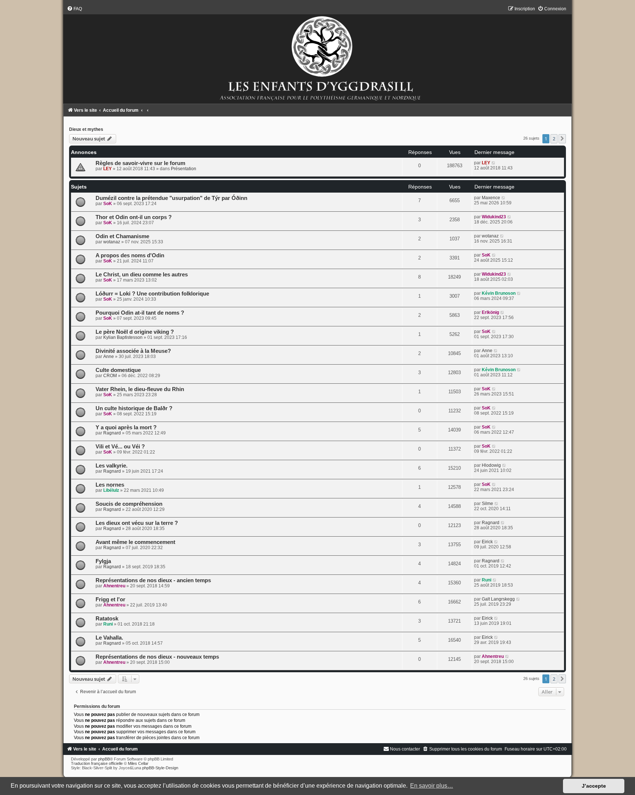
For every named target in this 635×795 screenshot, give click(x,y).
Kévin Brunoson (499, 293)
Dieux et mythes (86, 129)
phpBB (104, 759)
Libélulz (111, 490)
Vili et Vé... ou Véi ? (120, 447)
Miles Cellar (138, 763)
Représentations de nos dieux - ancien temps (153, 580)
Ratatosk (107, 619)
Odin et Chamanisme (122, 236)
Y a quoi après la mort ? (126, 427)
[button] (562, 138)
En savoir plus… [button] (431, 786)
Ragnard (112, 433)
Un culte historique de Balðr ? (134, 408)
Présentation (183, 168)
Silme (487, 503)
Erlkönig (490, 312)
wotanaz (111, 241)
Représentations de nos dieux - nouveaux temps (157, 657)
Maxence (491, 197)
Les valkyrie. (112, 466)
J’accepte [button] (594, 786)
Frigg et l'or (110, 599)
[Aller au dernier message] (493, 162)
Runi (486, 580)
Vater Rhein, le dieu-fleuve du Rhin (140, 389)
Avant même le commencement (135, 542)
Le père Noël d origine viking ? (135, 332)
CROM (110, 375)
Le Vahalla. (109, 638)
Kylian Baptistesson (123, 337)
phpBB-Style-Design (160, 768)
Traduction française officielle (97, 763)
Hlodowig (491, 465)
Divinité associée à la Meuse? (133, 351)
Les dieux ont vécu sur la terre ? (137, 523)
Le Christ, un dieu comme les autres (142, 274)
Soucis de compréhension (129, 504)
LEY (107, 168)
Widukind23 (494, 216)
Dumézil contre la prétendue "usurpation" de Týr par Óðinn (171, 198)
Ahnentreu (114, 585)
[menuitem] (74, 8)
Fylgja (103, 561)
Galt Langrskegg (498, 599)
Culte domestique (118, 370)
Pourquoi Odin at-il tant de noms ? (140, 313)
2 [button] (554, 138)
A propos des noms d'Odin (130, 255)
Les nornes (110, 485)
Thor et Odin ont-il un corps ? (134, 217)
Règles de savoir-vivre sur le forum (140, 163)
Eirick (487, 541)
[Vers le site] (317, 55)
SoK (107, 203)
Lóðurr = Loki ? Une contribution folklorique (152, 294)
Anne (108, 356)
